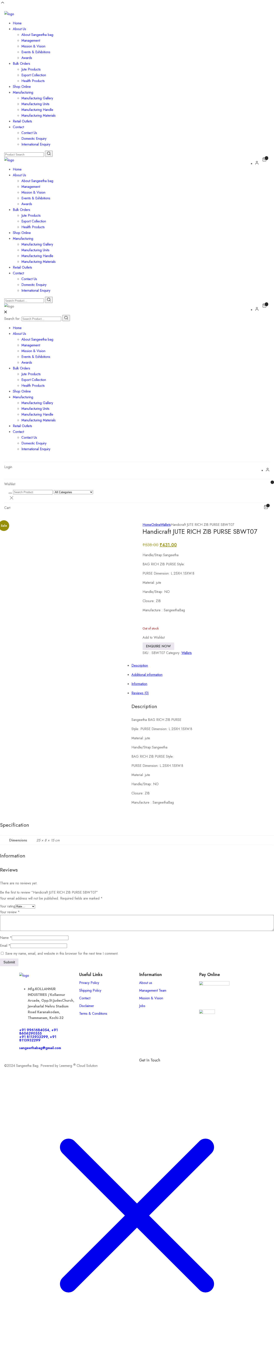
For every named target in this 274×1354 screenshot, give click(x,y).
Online (156, 524)
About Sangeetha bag (37, 34)
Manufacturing (23, 92)
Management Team (152, 990)
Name (6, 937)
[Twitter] (179, 1067)
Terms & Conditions (93, 1013)
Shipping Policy (90, 990)
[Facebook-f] (144, 1067)
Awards (26, 57)
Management (30, 40)
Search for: (12, 318)
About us (145, 982)
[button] (154, 637)
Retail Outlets (22, 121)
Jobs (142, 1005)
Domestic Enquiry (33, 138)
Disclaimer (86, 1005)
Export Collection (33, 75)
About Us (19, 28)
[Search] (66, 318)
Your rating (7, 906)
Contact (18, 127)
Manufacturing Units (35, 103)
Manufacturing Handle (37, 109)
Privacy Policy (89, 982)
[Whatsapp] (156, 1067)
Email (5, 945)
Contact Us (29, 132)
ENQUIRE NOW (158, 646)
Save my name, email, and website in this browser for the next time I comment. (62, 953)
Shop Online (22, 86)
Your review (10, 912)
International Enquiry (35, 144)
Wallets (166, 524)
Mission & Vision (33, 46)
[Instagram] (168, 1067)
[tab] (141, 595)
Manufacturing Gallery (37, 98)
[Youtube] (191, 1067)
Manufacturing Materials (38, 115)
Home (17, 23)
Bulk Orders (21, 63)
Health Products (33, 80)
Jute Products (31, 69)
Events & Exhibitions (35, 52)
